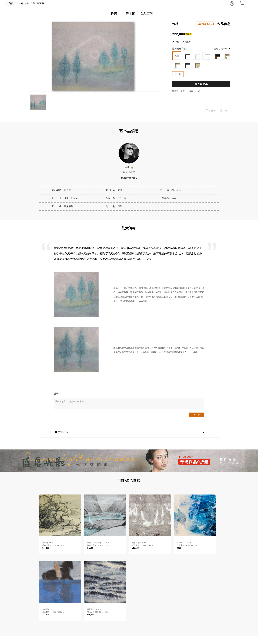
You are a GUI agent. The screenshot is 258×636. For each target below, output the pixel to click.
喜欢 (211, 110)
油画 (27, 3)
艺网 (21, 3)
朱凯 (33, 3)
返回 (11, 3)
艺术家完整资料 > (129, 178)
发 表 (197, 414)
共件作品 (129, 172)
